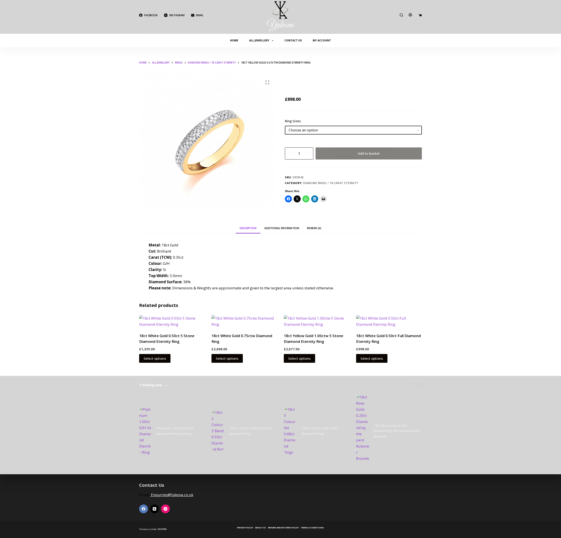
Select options (155, 358)
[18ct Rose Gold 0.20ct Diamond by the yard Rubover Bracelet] (362, 431)
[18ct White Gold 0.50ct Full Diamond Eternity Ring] (389, 321)
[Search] (401, 15)
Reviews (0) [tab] (314, 228)
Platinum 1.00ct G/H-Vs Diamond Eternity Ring (175, 431)
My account (322, 40)
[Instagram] (165, 508)
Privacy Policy (245, 527)
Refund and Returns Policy (283, 527)
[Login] (410, 14)
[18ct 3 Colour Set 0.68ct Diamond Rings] (290, 430)
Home (234, 40)
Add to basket (369, 153)
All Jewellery (259, 40)
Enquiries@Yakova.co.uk (171, 494)
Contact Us (293, 40)
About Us (260, 527)
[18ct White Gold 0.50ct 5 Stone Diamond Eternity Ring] (172, 321)
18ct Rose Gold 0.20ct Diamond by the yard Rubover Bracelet (397, 431)
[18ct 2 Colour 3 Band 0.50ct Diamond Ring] (218, 430)
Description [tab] (248, 228)
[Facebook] (143, 508)
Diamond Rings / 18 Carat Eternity (330, 183)
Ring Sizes (293, 121)
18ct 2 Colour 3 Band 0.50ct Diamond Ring (250, 431)
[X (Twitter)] (154, 508)
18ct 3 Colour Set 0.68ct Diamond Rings (320, 431)
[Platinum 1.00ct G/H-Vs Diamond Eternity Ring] (145, 430)
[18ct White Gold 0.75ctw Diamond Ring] (244, 321)
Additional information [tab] (281, 228)
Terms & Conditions (312, 527)
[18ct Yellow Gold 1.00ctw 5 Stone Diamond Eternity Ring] (317, 321)
